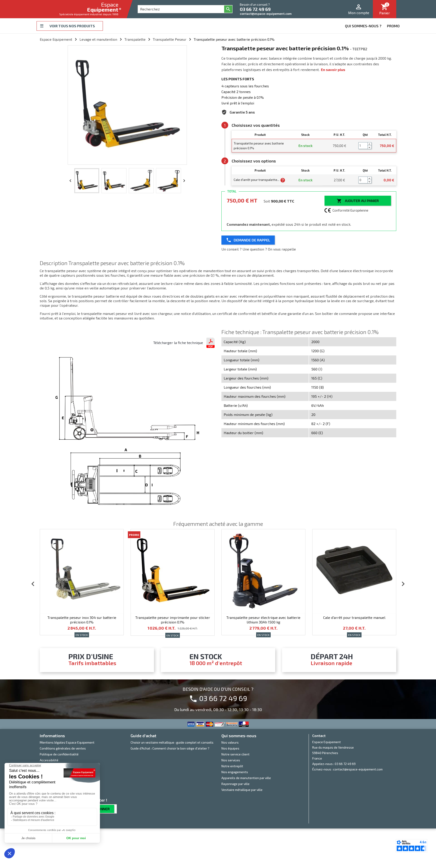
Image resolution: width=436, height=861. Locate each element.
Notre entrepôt (232, 766)
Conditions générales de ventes (63, 748)
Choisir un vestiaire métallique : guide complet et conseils (172, 742)
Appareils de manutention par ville (246, 778)
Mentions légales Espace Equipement (67, 742)
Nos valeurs (230, 742)
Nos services (230, 760)
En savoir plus (333, 69)
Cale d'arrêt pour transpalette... (257, 180)
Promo (393, 26)
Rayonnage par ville (235, 784)
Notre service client (235, 754)
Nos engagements (234, 772)
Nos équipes (230, 748)
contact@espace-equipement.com (266, 13)
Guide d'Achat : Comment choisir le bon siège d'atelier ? (170, 748)
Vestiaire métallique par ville (242, 790)
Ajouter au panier (358, 200)
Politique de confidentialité (59, 754)
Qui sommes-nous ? (363, 26)
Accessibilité (49, 760)
